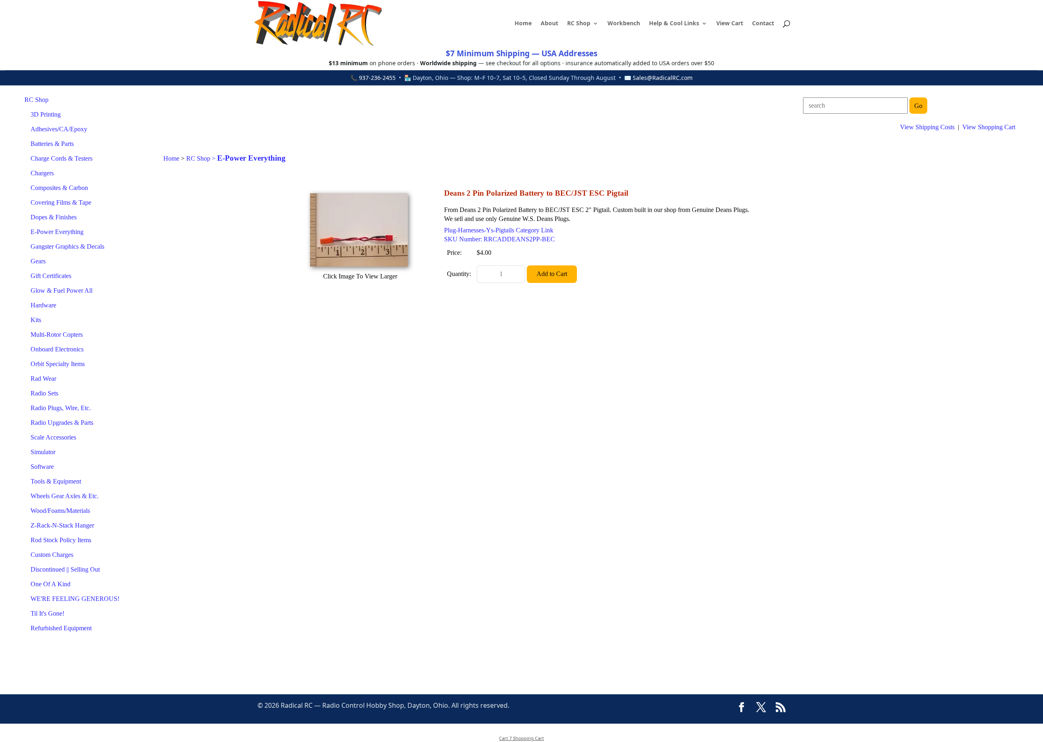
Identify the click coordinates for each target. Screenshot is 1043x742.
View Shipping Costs (927, 127)
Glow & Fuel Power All (61, 290)
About (549, 23)
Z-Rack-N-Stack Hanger (62, 525)
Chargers (42, 173)
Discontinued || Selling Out (65, 569)
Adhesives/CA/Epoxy (59, 129)
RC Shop (578, 23)
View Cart (729, 23)
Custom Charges (52, 554)
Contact (763, 23)
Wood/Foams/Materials (60, 510)
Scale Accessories (53, 437)
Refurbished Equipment (61, 628)
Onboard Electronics (57, 349)
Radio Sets (44, 393)
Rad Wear (43, 378)
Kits (36, 319)
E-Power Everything (57, 231)
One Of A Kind (50, 584)
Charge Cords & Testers (61, 158)
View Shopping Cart (988, 127)
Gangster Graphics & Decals (67, 246)
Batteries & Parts (52, 143)
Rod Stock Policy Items (61, 540)
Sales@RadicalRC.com (663, 78)
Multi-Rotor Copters (57, 334)
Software (42, 466)
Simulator (43, 451)
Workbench (623, 23)
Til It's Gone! (47, 613)
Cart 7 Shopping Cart (521, 738)
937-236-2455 (377, 78)
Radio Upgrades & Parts (62, 422)
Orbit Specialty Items (58, 363)
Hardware (43, 305)
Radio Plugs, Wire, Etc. (61, 407)
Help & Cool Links (674, 23)
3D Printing (46, 114)
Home (523, 23)
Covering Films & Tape (61, 202)
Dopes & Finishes (54, 217)
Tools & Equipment (56, 481)
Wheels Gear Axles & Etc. (65, 495)
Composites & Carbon (59, 187)
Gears (38, 261)
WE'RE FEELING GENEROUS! (75, 598)
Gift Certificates (51, 275)
